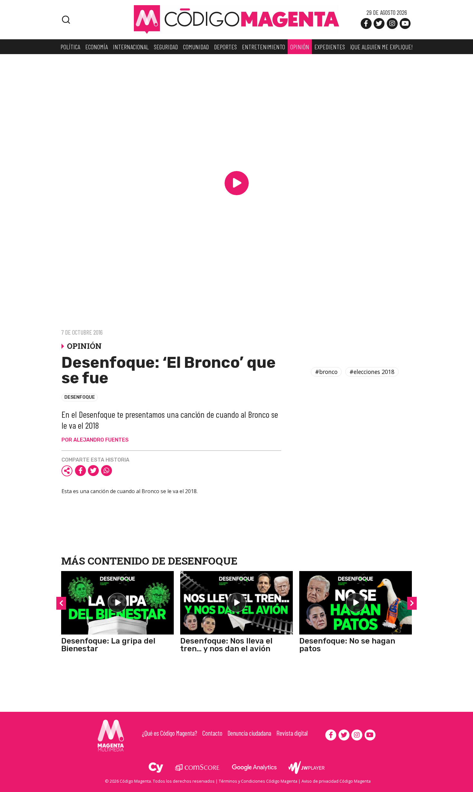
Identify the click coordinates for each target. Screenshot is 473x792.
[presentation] (61, 603)
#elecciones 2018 (371, 372)
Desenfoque (79, 397)
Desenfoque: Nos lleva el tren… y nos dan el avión (226, 644)
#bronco (326, 372)
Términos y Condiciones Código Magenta (258, 781)
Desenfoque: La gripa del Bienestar (108, 644)
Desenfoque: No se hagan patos (347, 644)
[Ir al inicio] (236, 19)
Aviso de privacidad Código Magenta (336, 781)
